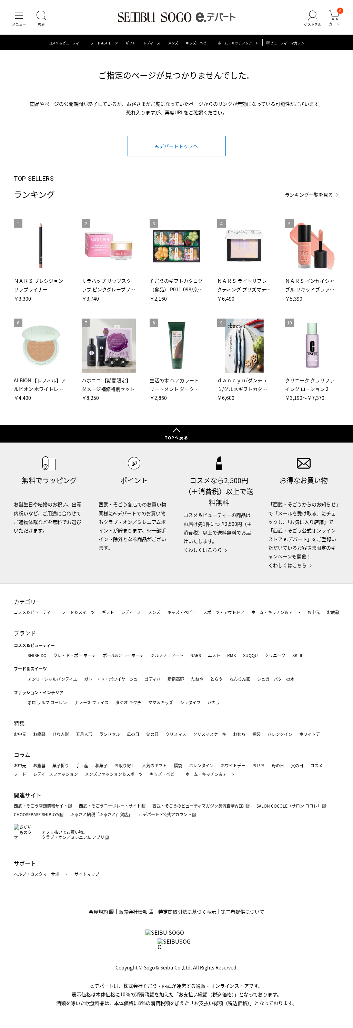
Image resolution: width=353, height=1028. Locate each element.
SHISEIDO (37, 655)
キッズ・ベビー (198, 42)
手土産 (82, 765)
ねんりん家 (240, 679)
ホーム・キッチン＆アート (238, 42)
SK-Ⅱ (297, 655)
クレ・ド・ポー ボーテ (74, 655)
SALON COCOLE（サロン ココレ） (289, 806)
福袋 (256, 734)
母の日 (133, 734)
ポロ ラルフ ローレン (47, 702)
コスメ (316, 765)
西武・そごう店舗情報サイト (41, 806)
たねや (197, 679)
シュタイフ (190, 702)
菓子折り (60, 765)
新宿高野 (176, 679)
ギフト (130, 42)
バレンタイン (280, 734)
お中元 (313, 612)
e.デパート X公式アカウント (165, 814)
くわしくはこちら (202, 549)
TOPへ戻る (176, 437)
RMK (231, 655)
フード (20, 774)
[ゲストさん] (312, 18)
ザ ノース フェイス (91, 702)
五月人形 (84, 734)
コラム (22, 754)
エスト (214, 655)
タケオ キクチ (128, 702)
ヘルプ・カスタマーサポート (41, 874)
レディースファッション (55, 774)
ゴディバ (152, 679)
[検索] (41, 18)
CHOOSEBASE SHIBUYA (36, 814)
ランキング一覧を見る (309, 194)
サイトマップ (86, 874)
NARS (195, 655)
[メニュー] (19, 18)
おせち (239, 734)
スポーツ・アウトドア (223, 612)
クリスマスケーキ (209, 734)
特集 (19, 723)
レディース (151, 42)
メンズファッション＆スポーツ (114, 774)
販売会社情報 (133, 911)
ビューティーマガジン (287, 42)
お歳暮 (333, 612)
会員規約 (98, 911)
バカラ (214, 702)
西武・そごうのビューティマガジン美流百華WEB (198, 806)
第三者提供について (242, 911)
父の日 (152, 734)
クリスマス (175, 734)
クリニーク (275, 655)
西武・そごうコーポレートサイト (110, 806)
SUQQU (250, 655)
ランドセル (109, 734)
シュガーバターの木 (275, 679)
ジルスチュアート (167, 655)
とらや (216, 679)
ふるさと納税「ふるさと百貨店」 (101, 814)
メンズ (173, 42)
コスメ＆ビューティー (66, 42)
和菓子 (101, 765)
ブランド (25, 633)
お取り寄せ (124, 765)
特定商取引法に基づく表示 (187, 911)
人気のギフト (154, 765)
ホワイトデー (311, 734)
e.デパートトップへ (176, 146)
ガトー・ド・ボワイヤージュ (111, 679)
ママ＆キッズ (160, 702)
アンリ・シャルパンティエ (52, 679)
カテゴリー (27, 602)
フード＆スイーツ (104, 42)
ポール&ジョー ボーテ (123, 655)
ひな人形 (60, 734)
